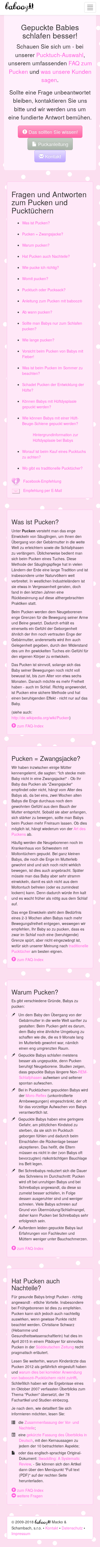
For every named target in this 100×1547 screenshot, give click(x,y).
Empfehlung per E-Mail (41, 490)
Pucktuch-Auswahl (59, 55)
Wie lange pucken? (38, 339)
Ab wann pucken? (37, 312)
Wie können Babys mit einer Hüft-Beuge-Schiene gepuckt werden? (50, 420)
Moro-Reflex (36, 1095)
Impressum (20, 1533)
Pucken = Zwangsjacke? (42, 234)
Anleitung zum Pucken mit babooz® (52, 300)
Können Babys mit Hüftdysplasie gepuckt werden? (49, 403)
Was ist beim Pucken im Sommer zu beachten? (52, 370)
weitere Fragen (29, 1495)
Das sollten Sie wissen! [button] (52, 131)
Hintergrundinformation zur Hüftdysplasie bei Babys (55, 437)
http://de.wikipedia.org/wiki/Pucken (40, 717)
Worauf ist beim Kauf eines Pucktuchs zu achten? (54, 454)
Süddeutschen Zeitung (55, 1346)
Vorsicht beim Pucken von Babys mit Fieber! (52, 353)
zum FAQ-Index (29, 725)
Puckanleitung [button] (52, 143)
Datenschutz (72, 1528)
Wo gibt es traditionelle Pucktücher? (52, 468)
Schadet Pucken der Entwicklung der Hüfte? (53, 387)
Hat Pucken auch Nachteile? (46, 256)
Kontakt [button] (52, 156)
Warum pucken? (36, 245)
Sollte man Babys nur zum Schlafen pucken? (52, 325)
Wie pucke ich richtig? (40, 267)
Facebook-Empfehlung (40, 481)
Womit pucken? (35, 278)
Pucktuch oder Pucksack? (44, 289)
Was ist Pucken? (36, 222)
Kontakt (51, 1528)
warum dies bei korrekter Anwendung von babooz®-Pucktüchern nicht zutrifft (46, 1374)
